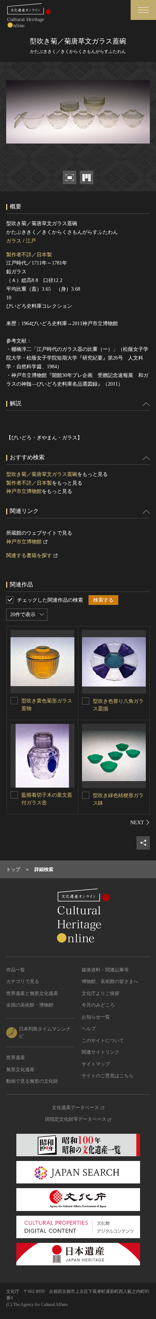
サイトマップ (96, 1064)
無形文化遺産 (20, 1069)
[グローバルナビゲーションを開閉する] (143, 10)
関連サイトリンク (100, 1052)
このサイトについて (103, 1040)
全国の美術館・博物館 (29, 1005)
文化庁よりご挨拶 (100, 993)
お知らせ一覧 (96, 1017)
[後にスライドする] (140, 822)
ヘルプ (89, 1028)
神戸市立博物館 (24, 491)
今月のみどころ (98, 1005)
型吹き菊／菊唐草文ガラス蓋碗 (41, 474)
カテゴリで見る (22, 981)
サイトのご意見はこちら (108, 1075)
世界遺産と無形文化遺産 (32, 993)
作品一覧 (15, 969)
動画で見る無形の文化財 (32, 1081)
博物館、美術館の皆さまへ (110, 981)
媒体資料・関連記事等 (105, 969)
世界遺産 (15, 1057)
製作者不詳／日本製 (29, 254)
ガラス (13, 241)
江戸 (31, 241)
